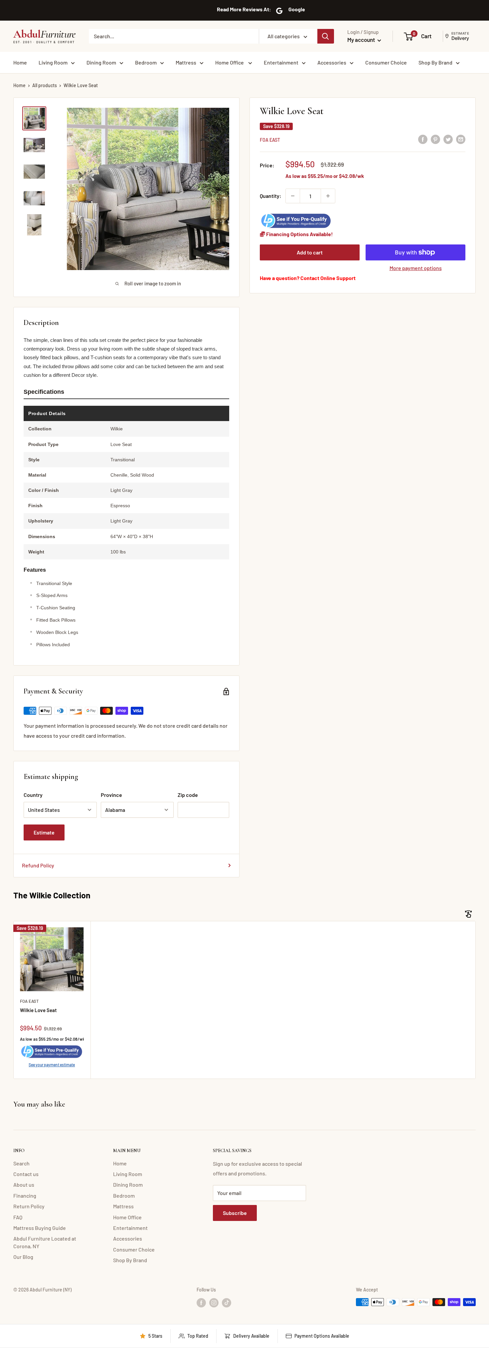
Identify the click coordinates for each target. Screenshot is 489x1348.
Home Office (230, 62)
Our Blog (23, 1257)
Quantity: (270, 196)
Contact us (26, 1174)
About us (23, 1184)
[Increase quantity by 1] (328, 196)
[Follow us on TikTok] (226, 1302)
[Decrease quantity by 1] (293, 196)
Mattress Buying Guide (39, 1228)
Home (20, 62)
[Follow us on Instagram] (214, 1302)
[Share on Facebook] (422, 139)
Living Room (53, 62)
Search (21, 1163)
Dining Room (101, 62)
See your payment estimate (52, 1064)
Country (33, 795)
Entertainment (281, 62)
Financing (24, 1195)
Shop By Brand (435, 62)
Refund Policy (38, 865)
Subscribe (235, 1213)
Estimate (44, 832)
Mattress (186, 62)
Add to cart (310, 252)
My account (361, 39)
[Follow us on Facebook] (201, 1302)
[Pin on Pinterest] (435, 139)
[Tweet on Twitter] (448, 139)
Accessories (331, 62)
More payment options (416, 268)
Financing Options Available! (299, 234)
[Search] (325, 36)
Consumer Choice (386, 62)
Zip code (188, 795)
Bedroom (146, 62)
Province (111, 795)
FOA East (270, 139)
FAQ (17, 1217)
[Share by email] (460, 139)
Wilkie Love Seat (38, 1010)
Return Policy (29, 1206)
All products (44, 85)
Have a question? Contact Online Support (308, 278)
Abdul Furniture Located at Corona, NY (44, 1242)
